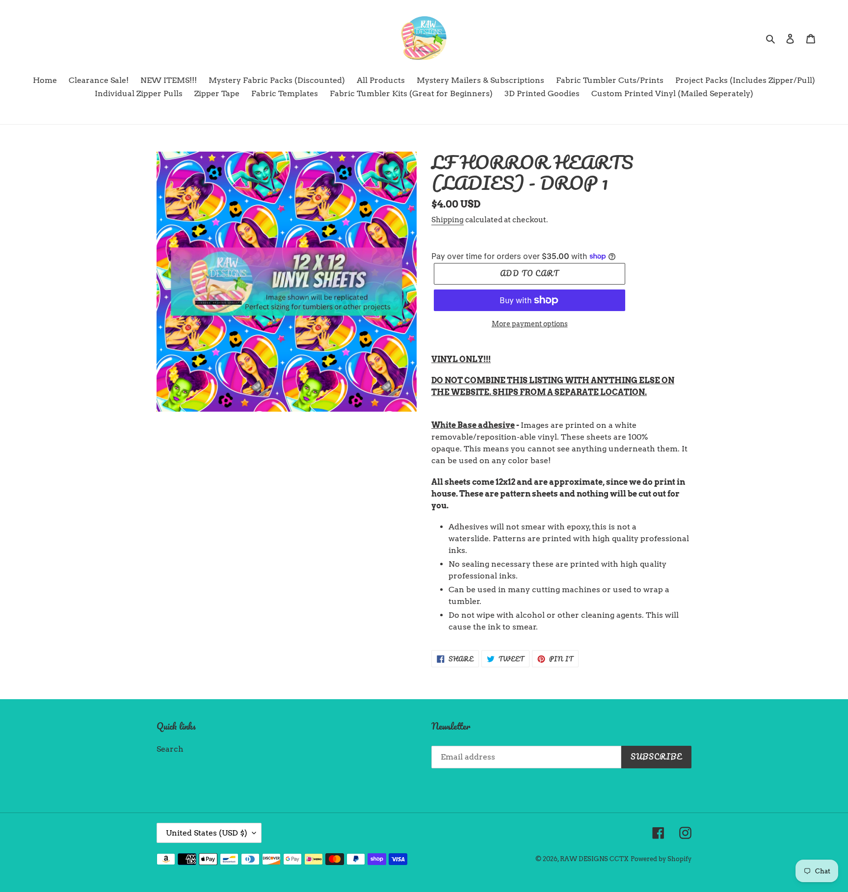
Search (170, 749)
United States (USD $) (206, 833)
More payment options (530, 324)
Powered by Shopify (661, 859)
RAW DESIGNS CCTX (594, 859)
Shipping (447, 219)
